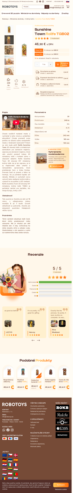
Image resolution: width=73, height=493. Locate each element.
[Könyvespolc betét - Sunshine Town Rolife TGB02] (15, 469)
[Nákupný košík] (67, 6)
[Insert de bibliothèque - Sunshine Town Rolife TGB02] (15, 464)
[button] (67, 1)
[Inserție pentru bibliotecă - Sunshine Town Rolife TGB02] (4, 479)
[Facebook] (40, 1)
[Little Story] (62, 421)
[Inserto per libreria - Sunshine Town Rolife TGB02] (10, 464)
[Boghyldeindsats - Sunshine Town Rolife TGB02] (15, 455)
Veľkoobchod (58, 1)
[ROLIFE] (62, 415)
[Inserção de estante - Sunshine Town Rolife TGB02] (15, 474)
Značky (65, 13)
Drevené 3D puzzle (11, 13)
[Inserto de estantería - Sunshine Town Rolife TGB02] (15, 460)
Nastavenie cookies (61, 489)
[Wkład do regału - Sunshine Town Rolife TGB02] (10, 474)
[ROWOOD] (62, 435)
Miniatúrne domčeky (30, 13)
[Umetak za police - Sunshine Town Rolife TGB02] (4, 464)
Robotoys (4, 6)
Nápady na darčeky (50, 13)
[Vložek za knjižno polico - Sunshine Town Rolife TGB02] (10, 479)
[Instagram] (43, 1)
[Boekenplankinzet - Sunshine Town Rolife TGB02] (4, 474)
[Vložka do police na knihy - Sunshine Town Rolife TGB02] (9, 29)
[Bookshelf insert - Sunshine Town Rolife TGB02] (4, 455)
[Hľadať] (46, 7)
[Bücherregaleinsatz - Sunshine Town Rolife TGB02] (4, 460)
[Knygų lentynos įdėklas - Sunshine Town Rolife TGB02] (10, 469)
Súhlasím (61, 485)
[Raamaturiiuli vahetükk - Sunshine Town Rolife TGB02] (10, 460)
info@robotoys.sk (56, 8)
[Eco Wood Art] (62, 428)
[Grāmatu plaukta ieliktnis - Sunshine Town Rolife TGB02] (4, 469)
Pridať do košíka (64, 64)
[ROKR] (62, 408)
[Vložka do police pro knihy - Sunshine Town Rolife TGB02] (10, 455)
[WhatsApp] (37, 1)
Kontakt (49, 1)
